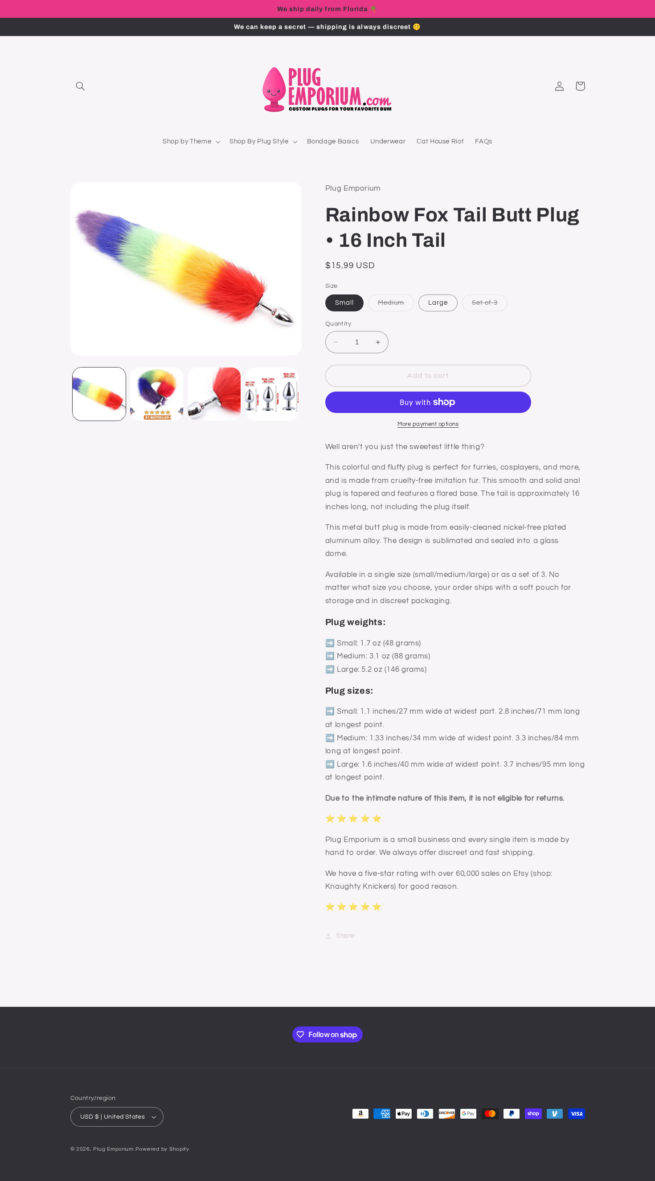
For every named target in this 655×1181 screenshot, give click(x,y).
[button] (80, 86)
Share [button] (345, 935)
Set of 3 (489, 305)
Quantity (338, 324)
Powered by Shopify (162, 1149)
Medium (396, 305)
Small (344, 302)
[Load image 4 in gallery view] (272, 394)
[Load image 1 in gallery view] (99, 394)
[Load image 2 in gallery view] (156, 394)
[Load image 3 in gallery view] (214, 394)
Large (438, 302)
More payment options (428, 424)
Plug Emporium (113, 1149)
